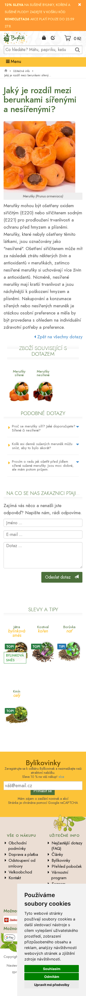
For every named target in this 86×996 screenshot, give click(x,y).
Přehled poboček (67, 866)
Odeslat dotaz (59, 577)
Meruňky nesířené (43, 373)
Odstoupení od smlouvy (21, 863)
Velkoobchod (20, 872)
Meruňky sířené (19, 373)
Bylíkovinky (61, 860)
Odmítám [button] (51, 977)
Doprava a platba (23, 854)
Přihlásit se (42, 791)
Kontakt (15, 878)
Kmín (16, 693)
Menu (15, 61)
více (61, 776)
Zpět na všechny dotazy (59, 337)
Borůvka (69, 628)
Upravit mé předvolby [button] (51, 985)
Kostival (43, 628)
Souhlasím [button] (51, 969)
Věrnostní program (59, 875)
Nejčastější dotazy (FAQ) (66, 846)
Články (57, 854)
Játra (16, 630)
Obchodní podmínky (17, 846)
